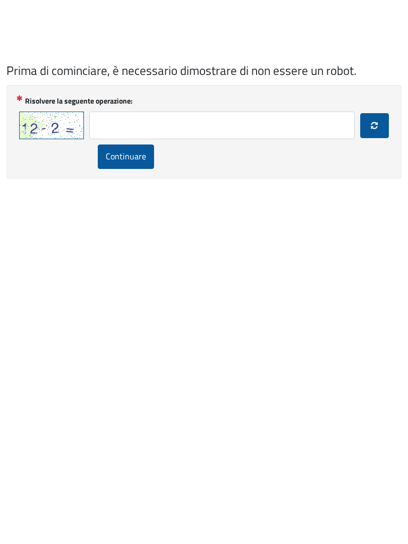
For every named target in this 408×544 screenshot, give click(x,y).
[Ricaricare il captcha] (374, 126)
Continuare (126, 156)
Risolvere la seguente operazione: (79, 100)
